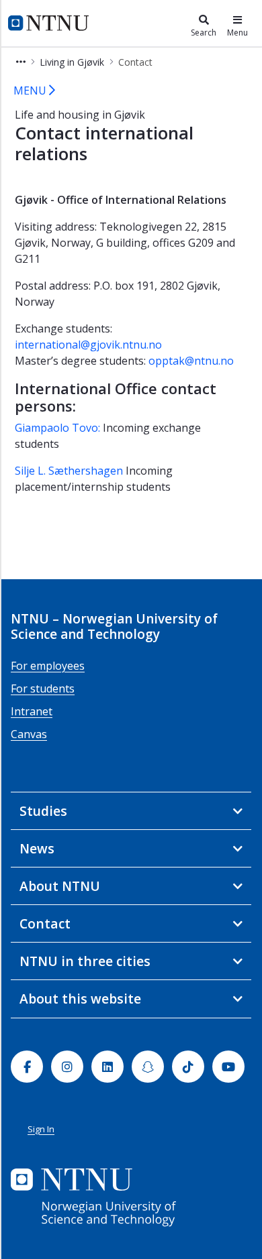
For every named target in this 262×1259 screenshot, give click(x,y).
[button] (21, 62)
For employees (48, 665)
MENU (31, 90)
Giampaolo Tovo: (57, 427)
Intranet (31, 711)
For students (43, 688)
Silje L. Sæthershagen (69, 470)
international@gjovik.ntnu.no (88, 344)
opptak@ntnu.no (191, 360)
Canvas (29, 734)
